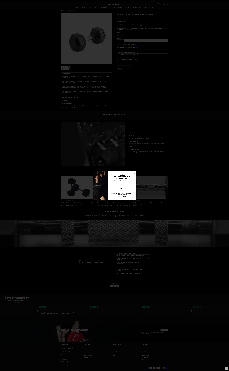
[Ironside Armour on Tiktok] (123, 197)
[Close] (134, 173)
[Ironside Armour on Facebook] (119, 197)
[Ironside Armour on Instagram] (121, 197)
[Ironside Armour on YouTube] (125, 197)
